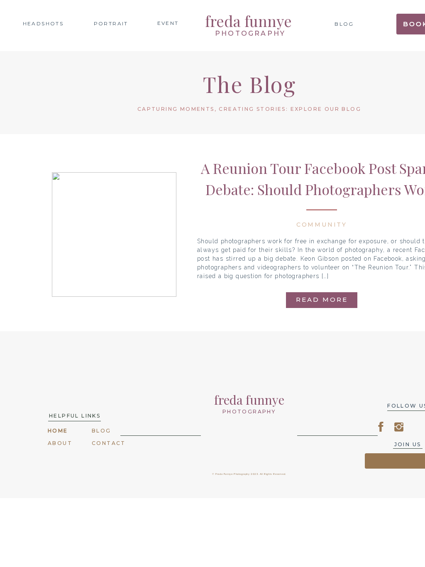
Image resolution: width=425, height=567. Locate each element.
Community (321, 224)
